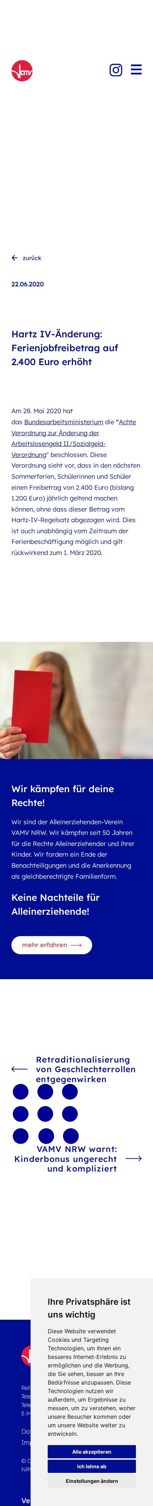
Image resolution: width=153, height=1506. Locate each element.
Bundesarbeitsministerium (63, 422)
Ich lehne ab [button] (91, 1466)
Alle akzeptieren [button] (91, 1452)
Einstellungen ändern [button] (92, 1481)
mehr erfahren (44, 945)
